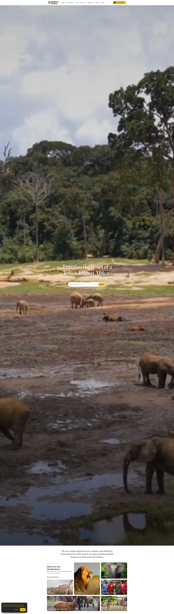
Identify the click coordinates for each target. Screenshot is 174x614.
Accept (22, 609)
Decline (16, 609)
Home (63, 2)
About (97, 2)
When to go (90, 2)
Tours (77, 2)
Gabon (84, 288)
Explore (102, 284)
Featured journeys (94, 288)
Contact (102, 2)
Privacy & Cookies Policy (18, 606)
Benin (88, 288)
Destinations (70, 2)
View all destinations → (53, 577)
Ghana (80, 288)
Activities (83, 2)
